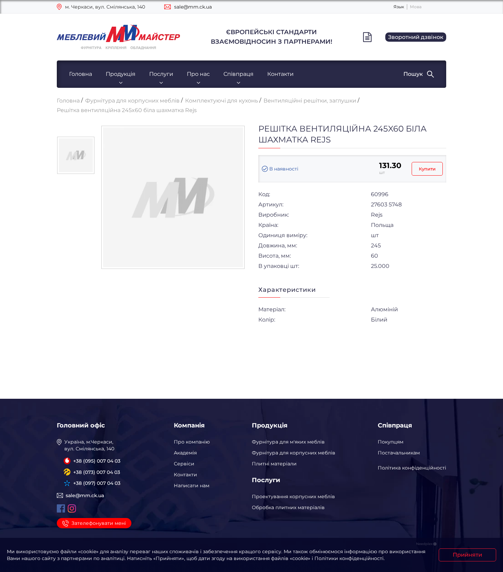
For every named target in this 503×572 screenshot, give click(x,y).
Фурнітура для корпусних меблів (293, 453)
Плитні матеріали (274, 464)
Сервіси (184, 464)
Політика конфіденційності (412, 468)
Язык (399, 6)
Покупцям (390, 442)
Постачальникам (399, 453)
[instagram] (72, 508)
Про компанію (192, 442)
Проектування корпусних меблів (293, 496)
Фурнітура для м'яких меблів (288, 442)
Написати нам (191, 485)
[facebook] (61, 508)
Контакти (280, 74)
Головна (80, 74)
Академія (185, 453)
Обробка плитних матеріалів (288, 507)
